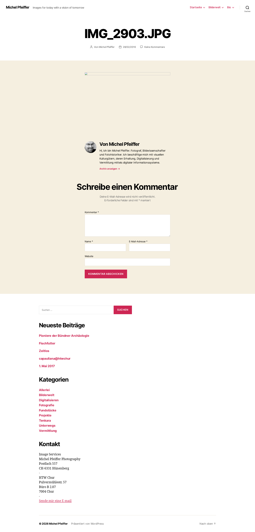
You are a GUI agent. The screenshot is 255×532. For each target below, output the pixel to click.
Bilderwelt (214, 7)
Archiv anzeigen (109, 168)
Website (89, 256)
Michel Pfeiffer (17, 7)
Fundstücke (47, 410)
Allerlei (44, 390)
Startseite (196, 7)
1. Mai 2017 (47, 366)
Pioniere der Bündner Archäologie (64, 335)
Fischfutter (47, 343)
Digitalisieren (49, 400)
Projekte (45, 415)
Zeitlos (44, 351)
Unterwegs (47, 425)
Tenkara (45, 420)
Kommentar (92, 212)
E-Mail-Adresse (138, 241)
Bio (229, 7)
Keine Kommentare (154, 46)
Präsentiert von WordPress (87, 523)
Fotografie (46, 405)
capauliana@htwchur (55, 358)
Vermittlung (48, 431)
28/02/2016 (129, 46)
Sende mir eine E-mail (55, 501)
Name (89, 241)
